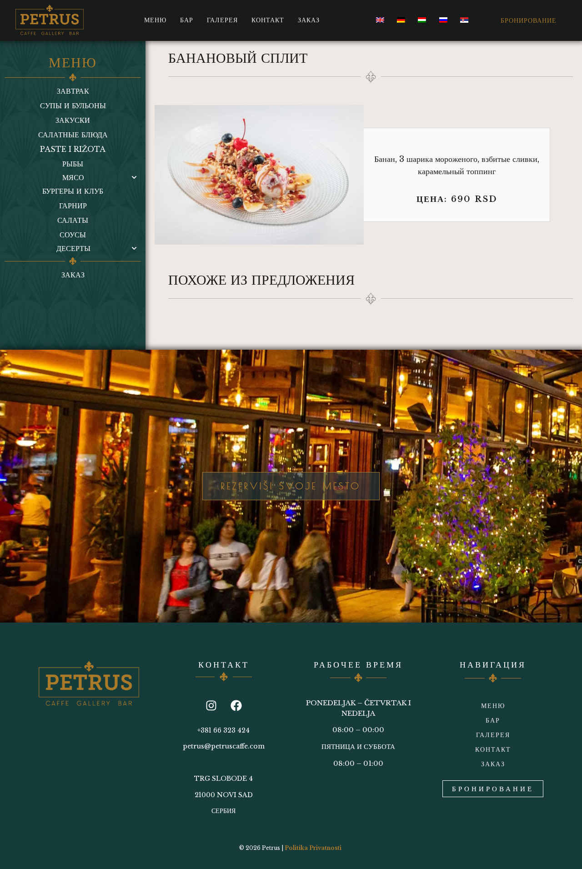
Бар (186, 20)
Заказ (309, 20)
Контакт (267, 20)
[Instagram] (211, 705)
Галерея (222, 20)
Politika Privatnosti (313, 847)
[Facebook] (236, 705)
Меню (155, 20)
